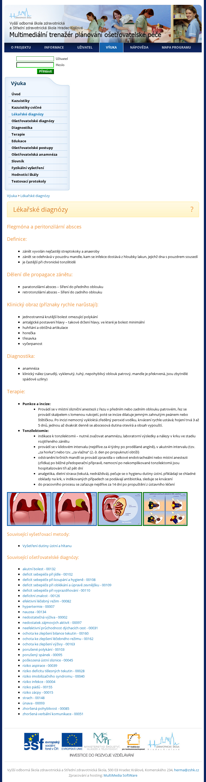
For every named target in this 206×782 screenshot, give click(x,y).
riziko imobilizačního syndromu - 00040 (53, 676)
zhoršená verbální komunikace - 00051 (53, 713)
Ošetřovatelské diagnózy (33, 120)
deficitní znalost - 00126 (41, 595)
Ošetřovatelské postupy (32, 147)
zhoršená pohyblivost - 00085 (46, 708)
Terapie (18, 134)
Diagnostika (22, 127)
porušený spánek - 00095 (42, 654)
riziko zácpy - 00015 (38, 692)
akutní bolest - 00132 (39, 568)
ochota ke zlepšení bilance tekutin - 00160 (56, 633)
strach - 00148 (34, 697)
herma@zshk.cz (186, 770)
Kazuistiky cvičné (27, 107)
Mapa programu (176, 47)
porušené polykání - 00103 (43, 649)
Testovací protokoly (29, 181)
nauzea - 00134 (34, 611)
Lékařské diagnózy (27, 114)
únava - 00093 (34, 703)
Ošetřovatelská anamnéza (34, 154)
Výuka (111, 47)
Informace (54, 47)
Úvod (16, 94)
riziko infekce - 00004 (39, 681)
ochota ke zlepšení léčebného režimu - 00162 (58, 638)
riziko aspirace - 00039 (40, 665)
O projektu (21, 47)
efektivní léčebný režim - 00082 (47, 601)
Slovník (18, 161)
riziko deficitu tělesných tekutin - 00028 (53, 670)
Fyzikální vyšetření (28, 167)
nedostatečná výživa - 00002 (45, 617)
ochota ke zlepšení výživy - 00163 (49, 644)
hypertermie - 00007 (38, 606)
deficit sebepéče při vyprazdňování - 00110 (56, 590)
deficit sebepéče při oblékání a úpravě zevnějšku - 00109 (67, 585)
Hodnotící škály (25, 174)
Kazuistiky (21, 100)
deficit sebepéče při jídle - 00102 (48, 574)
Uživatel (85, 47)
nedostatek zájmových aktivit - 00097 (52, 622)
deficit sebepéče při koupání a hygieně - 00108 (59, 579)
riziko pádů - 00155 (37, 687)
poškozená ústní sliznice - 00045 (48, 660)
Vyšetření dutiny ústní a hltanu (47, 545)
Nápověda (139, 47)
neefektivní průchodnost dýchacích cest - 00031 (60, 627)
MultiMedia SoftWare (120, 775)
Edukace (19, 141)
